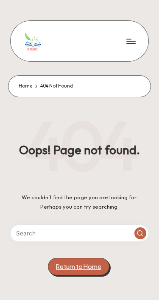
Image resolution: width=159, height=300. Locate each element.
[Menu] (130, 41)
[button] (140, 233)
